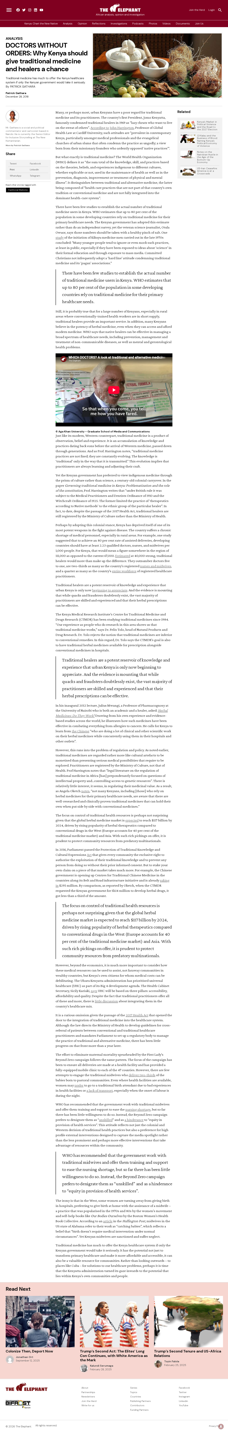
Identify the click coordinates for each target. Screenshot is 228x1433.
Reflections (98, 23)
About (84, 1387)
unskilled (105, 1120)
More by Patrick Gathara (18, 145)
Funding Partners (139, 1409)
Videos (166, 23)
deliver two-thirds (142, 1075)
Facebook (35, 163)
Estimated (122, 556)
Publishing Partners (140, 1401)
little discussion (106, 1001)
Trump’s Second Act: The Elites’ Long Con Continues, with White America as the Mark (114, 1355)
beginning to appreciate (109, 590)
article (107, 1221)
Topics (133, 1392)
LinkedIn (34, 169)
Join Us (199, 23)
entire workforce (124, 571)
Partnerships (88, 1392)
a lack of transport (99, 1090)
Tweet (13, 163)
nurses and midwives (155, 566)
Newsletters (88, 1396)
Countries (135, 1396)
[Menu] (9, 10)
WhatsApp (15, 175)
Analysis (67, 23)
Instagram (184, 1396)
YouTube (183, 1405)
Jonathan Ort (24, 1357)
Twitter (183, 1392)
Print (12, 169)
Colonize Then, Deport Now (29, 1351)
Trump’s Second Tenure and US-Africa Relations (187, 1353)
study (60, 237)
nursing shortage (138, 1109)
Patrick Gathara (16, 93)
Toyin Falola (171, 1361)
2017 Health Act (137, 1015)
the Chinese (80, 731)
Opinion (82, 23)
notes (85, 791)
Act (89, 855)
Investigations (119, 23)
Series (133, 1387)
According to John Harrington (112, 127)
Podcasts (138, 23)
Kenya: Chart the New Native (41, 23)
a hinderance (134, 1120)
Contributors (137, 1405)
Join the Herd (197, 10)
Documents (183, 23)
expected (132, 820)
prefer (78, 1085)
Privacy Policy (215, 1426)
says (94, 991)
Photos (153, 23)
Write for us (87, 1405)
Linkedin (183, 1401)
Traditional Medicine (18, 190)
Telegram (35, 175)
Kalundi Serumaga (101, 1365)
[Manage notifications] (221, 1426)
